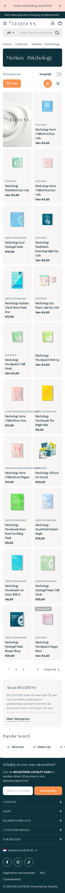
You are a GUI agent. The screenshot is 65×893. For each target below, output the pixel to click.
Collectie (21, 44)
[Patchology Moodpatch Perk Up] (47, 337)
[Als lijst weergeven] (57, 83)
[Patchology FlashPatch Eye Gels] (17, 163)
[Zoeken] (57, 33)
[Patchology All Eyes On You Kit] (47, 450)
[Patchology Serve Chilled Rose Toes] (17, 393)
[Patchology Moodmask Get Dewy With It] (17, 563)
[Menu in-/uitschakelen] (5, 23)
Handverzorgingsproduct (22, 468)
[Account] (53, 23)
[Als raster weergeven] (47, 83)
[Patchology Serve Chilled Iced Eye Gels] (47, 106)
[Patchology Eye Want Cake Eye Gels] (47, 280)
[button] (5, 6)
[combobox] (32, 32)
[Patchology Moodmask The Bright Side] (47, 393)
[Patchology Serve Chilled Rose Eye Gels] (47, 163)
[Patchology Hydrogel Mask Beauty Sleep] (17, 619)
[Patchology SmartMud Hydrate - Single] (47, 502)
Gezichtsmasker (15, 237)
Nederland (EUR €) (21, 850)
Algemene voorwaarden (19, 872)
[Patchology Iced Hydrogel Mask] (17, 219)
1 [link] (8, 669)
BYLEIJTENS (21, 886)
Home (7, 44)
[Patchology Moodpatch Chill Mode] (17, 337)
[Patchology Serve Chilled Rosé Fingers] (17, 450)
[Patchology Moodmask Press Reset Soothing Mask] (17, 502)
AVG (43, 872)
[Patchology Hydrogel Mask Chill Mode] (47, 563)
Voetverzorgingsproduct (22, 411)
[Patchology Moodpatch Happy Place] (47, 619)
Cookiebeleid (11, 879)
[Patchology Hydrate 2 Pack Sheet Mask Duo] (17, 280)
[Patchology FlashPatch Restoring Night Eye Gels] (47, 219)
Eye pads (41, 124)
